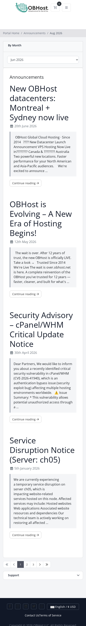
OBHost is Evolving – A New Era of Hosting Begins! (41, 218)
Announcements (35, 33)
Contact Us (32, 615)
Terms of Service (50, 615)
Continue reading (24, 183)
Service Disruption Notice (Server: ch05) (42, 450)
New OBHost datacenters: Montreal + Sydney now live (39, 103)
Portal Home (11, 33)
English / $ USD (65, 607)
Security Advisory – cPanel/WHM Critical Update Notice (41, 329)
